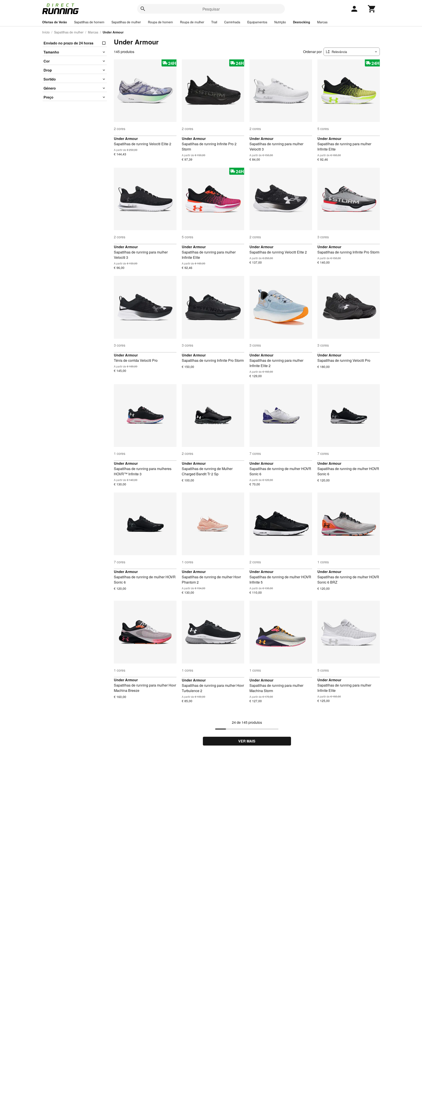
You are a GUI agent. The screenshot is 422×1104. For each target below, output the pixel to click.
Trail (214, 22)
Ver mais (246, 741)
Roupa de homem (160, 22)
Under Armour (126, 138)
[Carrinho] (371, 8)
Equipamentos (257, 22)
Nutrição (280, 22)
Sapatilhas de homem (89, 22)
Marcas (322, 22)
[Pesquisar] (143, 9)
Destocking (301, 22)
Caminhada (232, 22)
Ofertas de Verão (54, 22)
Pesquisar (211, 9)
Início (46, 32)
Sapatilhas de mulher (126, 22)
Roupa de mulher (192, 22)
